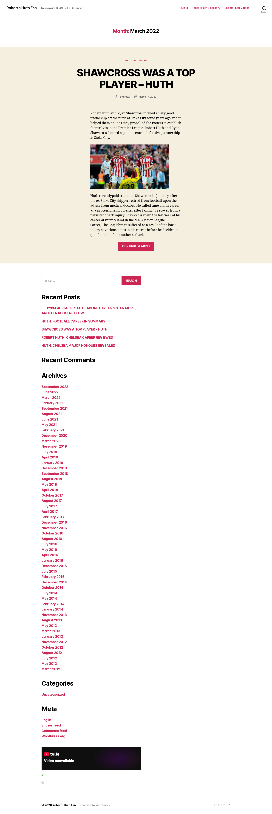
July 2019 (49, 452)
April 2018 (50, 490)
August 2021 (52, 414)
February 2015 (53, 577)
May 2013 (49, 626)
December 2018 (54, 468)
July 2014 (49, 593)
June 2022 (50, 392)
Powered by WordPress (95, 805)
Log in (46, 720)
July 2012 (49, 658)
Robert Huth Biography (206, 7)
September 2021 (55, 408)
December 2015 (54, 566)
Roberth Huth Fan (21, 8)
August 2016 (52, 539)
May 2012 (49, 664)
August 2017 (52, 501)
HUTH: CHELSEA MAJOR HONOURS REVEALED (78, 346)
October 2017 (52, 495)
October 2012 (52, 647)
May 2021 (49, 425)
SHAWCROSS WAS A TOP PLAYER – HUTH (136, 78)
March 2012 (51, 669)
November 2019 (54, 446)
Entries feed (51, 725)
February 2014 (53, 604)
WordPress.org (53, 736)
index (126, 96)
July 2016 (49, 544)
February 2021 (53, 430)
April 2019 (50, 457)
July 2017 (49, 506)
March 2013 (51, 631)
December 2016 (54, 522)
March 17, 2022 (147, 96)
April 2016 (50, 555)
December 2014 (54, 582)
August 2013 (52, 620)
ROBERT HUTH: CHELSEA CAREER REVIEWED (77, 337)
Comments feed (54, 731)
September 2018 (55, 474)
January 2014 (52, 609)
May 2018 (49, 484)
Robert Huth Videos (236, 7)
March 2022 (51, 398)
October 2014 (52, 588)
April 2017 (50, 512)
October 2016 (52, 533)
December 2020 (54, 436)
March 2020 (51, 441)
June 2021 (50, 419)
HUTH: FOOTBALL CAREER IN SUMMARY (73, 321)
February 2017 (53, 517)
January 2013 (52, 637)
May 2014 (49, 598)
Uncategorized (136, 60)
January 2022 (52, 403)
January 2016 (52, 560)
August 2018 (52, 479)
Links (184, 7)
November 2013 (54, 615)
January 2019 (52, 463)
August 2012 (52, 653)
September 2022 (55, 387)
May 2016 (49, 550)
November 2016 (54, 528)
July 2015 (49, 571)
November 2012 (54, 642)
